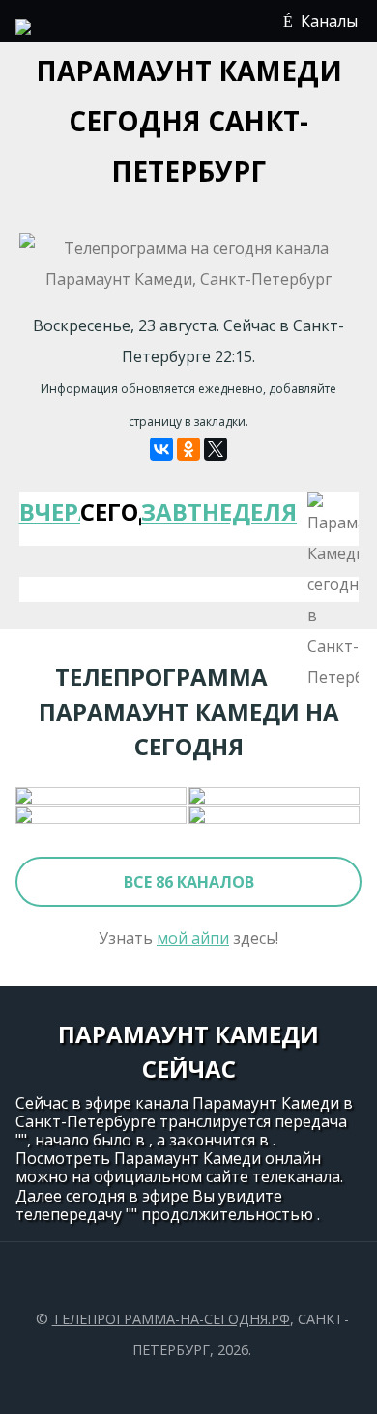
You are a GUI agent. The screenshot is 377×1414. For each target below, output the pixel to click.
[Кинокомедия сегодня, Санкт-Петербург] (101, 796)
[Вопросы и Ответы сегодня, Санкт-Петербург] (275, 796)
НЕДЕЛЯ (232, 511)
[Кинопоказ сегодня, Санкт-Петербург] (275, 816)
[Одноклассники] (188, 449)
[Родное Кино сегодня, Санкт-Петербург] (101, 816)
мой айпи (193, 937)
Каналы (329, 21)
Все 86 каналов (189, 881)
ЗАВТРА (171, 511)
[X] (215, 449)
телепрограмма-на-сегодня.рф (171, 1319)
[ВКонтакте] (161, 449)
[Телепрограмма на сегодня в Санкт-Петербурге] (23, 29)
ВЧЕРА (49, 511)
